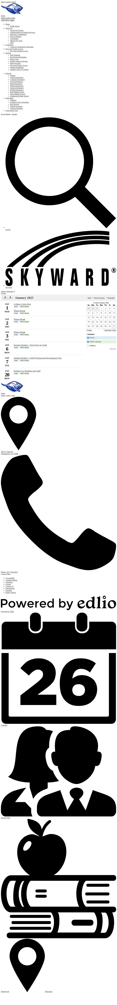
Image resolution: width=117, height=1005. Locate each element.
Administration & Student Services (22, 32)
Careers (8, 584)
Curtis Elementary (16, 82)
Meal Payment (15, 63)
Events (91, 338)
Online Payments (16, 106)
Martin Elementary (17, 86)
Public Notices (10, 593)
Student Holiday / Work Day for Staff (30, 345)
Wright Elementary (17, 90)
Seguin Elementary (17, 88)
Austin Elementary (17, 78)
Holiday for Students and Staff (27, 371)
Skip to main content (8, 2)
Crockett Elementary (17, 80)
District (12, 75)
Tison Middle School (17, 94)
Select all (113, 349)
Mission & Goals (16, 41)
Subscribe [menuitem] (111, 298)
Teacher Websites (16, 108)
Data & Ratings (15, 37)
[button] (7, 24)
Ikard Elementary (16, 84)
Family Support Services (19, 61)
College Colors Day (22, 304)
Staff (11, 43)
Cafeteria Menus (11, 580)
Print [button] (89, 298)
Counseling (14, 39)
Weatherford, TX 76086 (9, 453)
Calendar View (110, 330)
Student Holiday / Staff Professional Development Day (38, 358)
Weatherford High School (19, 96)
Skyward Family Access (19, 65)
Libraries (8, 590)
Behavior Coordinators (18, 34)
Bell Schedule (15, 55)
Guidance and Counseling (19, 102)
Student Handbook (17, 67)
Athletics (13, 100)
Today (89, 330)
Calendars (9, 582)
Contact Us (9, 586)
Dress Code (14, 59)
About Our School (16, 30)
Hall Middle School (17, 92)
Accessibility (10, 578)
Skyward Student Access (19, 51)
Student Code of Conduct (19, 70)
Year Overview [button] (99, 298)
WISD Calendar (95, 342)
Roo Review (14, 104)
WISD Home (15, 26)
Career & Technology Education (21, 47)
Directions (48, 992)
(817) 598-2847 (12, 572)
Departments (10, 588)
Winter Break (19, 311)
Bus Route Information (18, 57)
